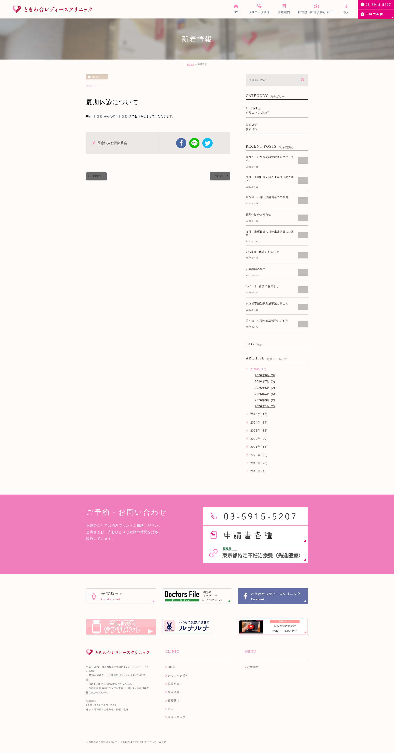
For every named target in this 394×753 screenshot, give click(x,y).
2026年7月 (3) (265, 381)
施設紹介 (174, 692)
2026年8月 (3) (265, 375)
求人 (171, 709)
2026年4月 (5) (265, 393)
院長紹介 (174, 683)
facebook (181, 143)
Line (194, 143)
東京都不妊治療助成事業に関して (267, 303)
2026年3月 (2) (265, 400)
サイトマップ (177, 717)
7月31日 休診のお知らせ (262, 251)
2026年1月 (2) (265, 406)
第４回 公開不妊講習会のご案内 (267, 320)
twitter (207, 143)
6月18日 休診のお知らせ (262, 286)
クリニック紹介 (178, 675)
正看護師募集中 (256, 269)
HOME (190, 64)
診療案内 (174, 700)
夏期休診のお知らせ (258, 214)
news (95, 77)
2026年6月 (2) (265, 387)
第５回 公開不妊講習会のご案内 (267, 197)
